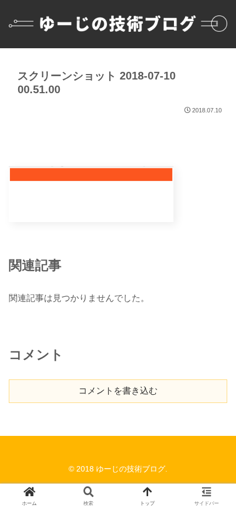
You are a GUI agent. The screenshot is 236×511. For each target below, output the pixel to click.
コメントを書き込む (118, 390)
